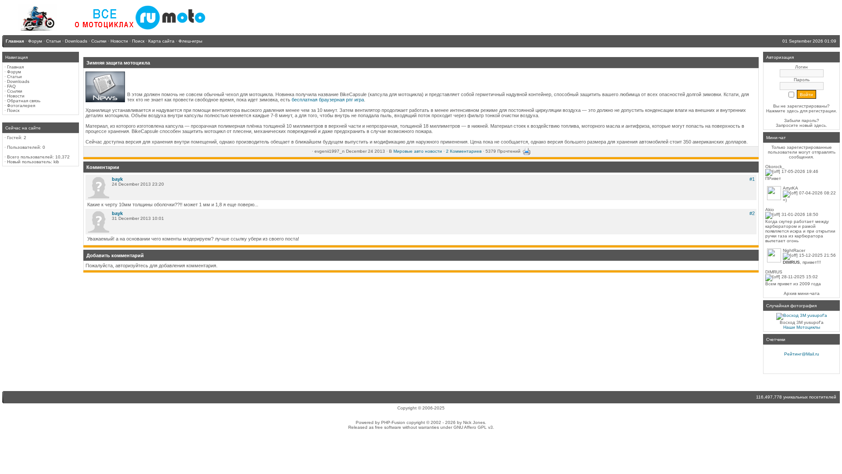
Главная (15, 67)
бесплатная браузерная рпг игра (328, 99)
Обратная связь (23, 100)
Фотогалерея (21, 105)
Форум (14, 71)
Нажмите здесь (782, 110)
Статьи (14, 76)
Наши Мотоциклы (801, 327)
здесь (820, 125)
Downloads (18, 81)
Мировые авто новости (417, 151)
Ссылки (14, 91)
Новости (16, 95)
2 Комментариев (464, 151)
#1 (752, 179)
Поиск (13, 110)
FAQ (11, 86)
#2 (752, 213)
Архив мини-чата (802, 293)
